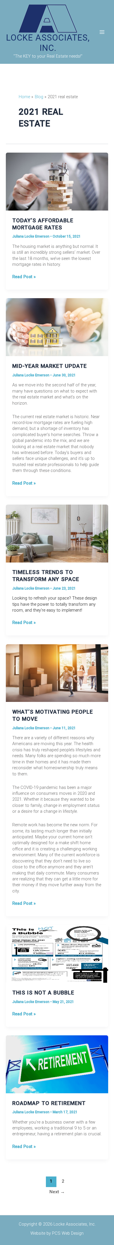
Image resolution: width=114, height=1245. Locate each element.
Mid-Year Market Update (49, 366)
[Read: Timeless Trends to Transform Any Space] (57, 533)
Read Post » (24, 277)
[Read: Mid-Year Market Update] (57, 327)
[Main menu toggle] (102, 32)
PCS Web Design (68, 1233)
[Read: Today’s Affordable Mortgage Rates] (57, 181)
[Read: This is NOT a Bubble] (57, 953)
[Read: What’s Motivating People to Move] (57, 672)
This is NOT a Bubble (43, 992)
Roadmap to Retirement (49, 1103)
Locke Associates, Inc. (48, 43)
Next (57, 1191)
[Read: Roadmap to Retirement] (57, 1064)
